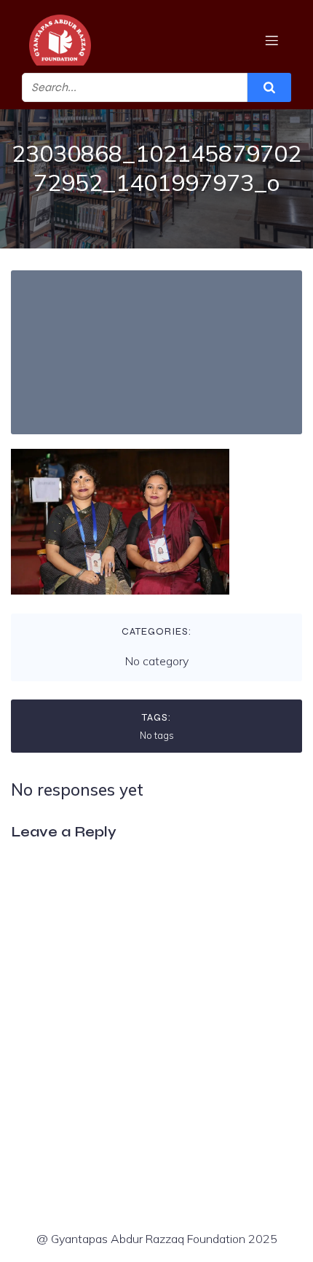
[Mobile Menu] (271, 40)
